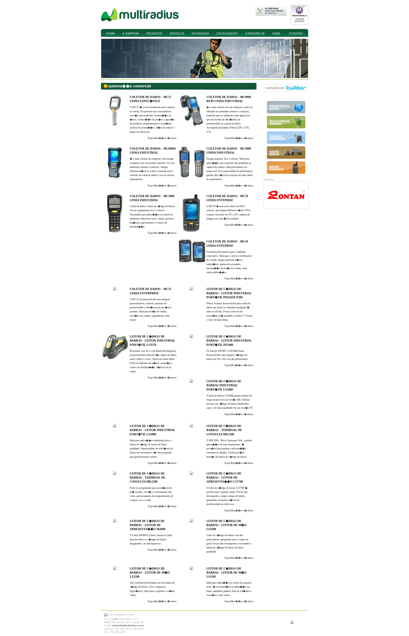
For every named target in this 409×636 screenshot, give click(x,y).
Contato (296, 33)
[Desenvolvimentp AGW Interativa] (292, 623)
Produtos (154, 33)
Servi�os (177, 33)
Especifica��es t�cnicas (162, 138)
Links (276, 33)
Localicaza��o (227, 33)
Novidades (200, 33)
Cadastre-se (254, 33)
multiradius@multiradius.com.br (128, 625)
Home (110, 33)
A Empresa (131, 33)
